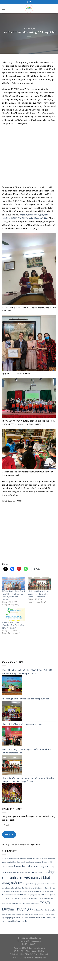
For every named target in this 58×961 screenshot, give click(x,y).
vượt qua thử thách (48, 914)
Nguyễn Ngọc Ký (27, 891)
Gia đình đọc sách (10, 872)
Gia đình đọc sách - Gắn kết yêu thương (29, 872)
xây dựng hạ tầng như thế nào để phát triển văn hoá (18, 918)
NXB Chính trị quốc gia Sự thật (30, 895)
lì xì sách (52, 888)
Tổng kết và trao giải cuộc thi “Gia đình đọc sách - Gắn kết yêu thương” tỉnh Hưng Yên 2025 (27, 672)
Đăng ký (9, 834)
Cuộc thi (41, 862)
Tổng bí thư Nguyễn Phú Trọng (18, 914)
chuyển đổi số (11, 862)
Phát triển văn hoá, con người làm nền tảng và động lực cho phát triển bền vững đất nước (28, 780)
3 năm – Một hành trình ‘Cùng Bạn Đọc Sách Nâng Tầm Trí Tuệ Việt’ (13, 625)
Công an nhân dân (7, 867)
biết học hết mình (24, 858)
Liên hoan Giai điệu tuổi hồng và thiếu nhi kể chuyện (32, 888)
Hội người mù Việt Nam (42, 884)
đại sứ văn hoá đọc (19, 921)
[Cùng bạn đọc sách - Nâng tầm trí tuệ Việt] (29, 8)
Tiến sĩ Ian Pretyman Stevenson (28, 904)
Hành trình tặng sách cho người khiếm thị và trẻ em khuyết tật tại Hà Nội (38, 594)
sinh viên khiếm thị (10, 898)
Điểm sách (40, 918)
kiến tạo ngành (9, 888)
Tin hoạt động (29, 28)
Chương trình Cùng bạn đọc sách (27, 862)
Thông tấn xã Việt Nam (30, 898)
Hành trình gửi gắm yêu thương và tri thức (22, 724)
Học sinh (46, 872)
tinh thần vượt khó (12, 904)
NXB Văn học (45, 895)
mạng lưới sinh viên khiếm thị (12, 891)
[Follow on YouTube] (30, 2)
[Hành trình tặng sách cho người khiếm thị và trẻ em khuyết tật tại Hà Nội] (39, 583)
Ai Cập (4, 858)
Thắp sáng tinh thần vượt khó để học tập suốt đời (25, 699)
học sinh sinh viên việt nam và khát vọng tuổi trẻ (28, 877)
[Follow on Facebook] (27, 2)
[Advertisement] (29, 157)
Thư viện (42, 898)
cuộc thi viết (48, 862)
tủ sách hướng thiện (35, 914)
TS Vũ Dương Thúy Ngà (39, 910)
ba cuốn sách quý (12, 858)
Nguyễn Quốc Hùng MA (41, 891)
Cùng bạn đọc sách (27, 866)
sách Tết (20, 898)
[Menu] (3, 8)
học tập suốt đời (28, 884)
